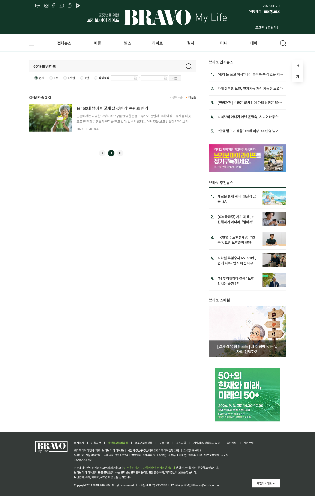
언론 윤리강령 (131, 468)
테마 (253, 43)
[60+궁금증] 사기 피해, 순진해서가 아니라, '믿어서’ (236, 219)
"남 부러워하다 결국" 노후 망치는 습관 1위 (236, 281)
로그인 (259, 27)
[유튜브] (61, 5)
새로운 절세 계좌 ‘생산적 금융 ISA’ (237, 198)
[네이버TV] (78, 5)
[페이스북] (53, 5)
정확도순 (177, 97)
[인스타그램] (46, 5)
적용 (174, 78)
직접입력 (103, 78)
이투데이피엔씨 (102, 485)
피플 (97, 43)
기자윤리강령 (148, 468)
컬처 (190, 43)
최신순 (192, 97)
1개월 (71, 78)
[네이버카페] (70, 5)
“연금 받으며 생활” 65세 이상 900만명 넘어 (248, 130)
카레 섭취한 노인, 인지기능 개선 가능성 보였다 (250, 88)
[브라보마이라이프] (157, 17)
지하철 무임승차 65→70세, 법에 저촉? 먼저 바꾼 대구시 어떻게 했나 (237, 260)
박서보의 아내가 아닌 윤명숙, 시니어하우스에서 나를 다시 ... (249, 116)
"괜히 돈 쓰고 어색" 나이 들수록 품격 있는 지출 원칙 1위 (250, 74)
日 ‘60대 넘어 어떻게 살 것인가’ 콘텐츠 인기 (112, 108)
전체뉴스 (64, 43)
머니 (223, 43)
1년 (86, 78)
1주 (56, 78)
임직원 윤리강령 (166, 468)
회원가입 (274, 27)
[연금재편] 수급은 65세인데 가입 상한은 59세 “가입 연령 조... (250, 102)
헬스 (127, 43)
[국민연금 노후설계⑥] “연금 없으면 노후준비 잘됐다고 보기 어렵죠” (236, 240)
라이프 (157, 43)
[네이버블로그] (37, 5)
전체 (41, 78)
